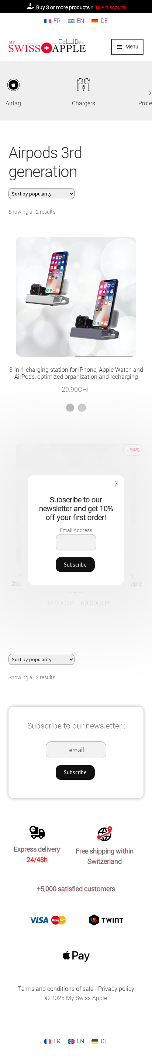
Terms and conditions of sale (56, 988)
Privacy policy (116, 988)
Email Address (76, 530)
